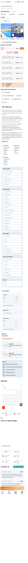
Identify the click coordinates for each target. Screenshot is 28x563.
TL (5, 48)
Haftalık (17, 48)
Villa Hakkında (12, 38)
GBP (13, 48)
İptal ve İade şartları (8, 338)
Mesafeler (23, 38)
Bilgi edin (7, 86)
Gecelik (21, 48)
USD (8, 48)
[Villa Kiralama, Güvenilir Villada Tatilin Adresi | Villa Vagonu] (6, 2)
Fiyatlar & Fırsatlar (4, 38)
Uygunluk (18, 38)
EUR (10, 48)
